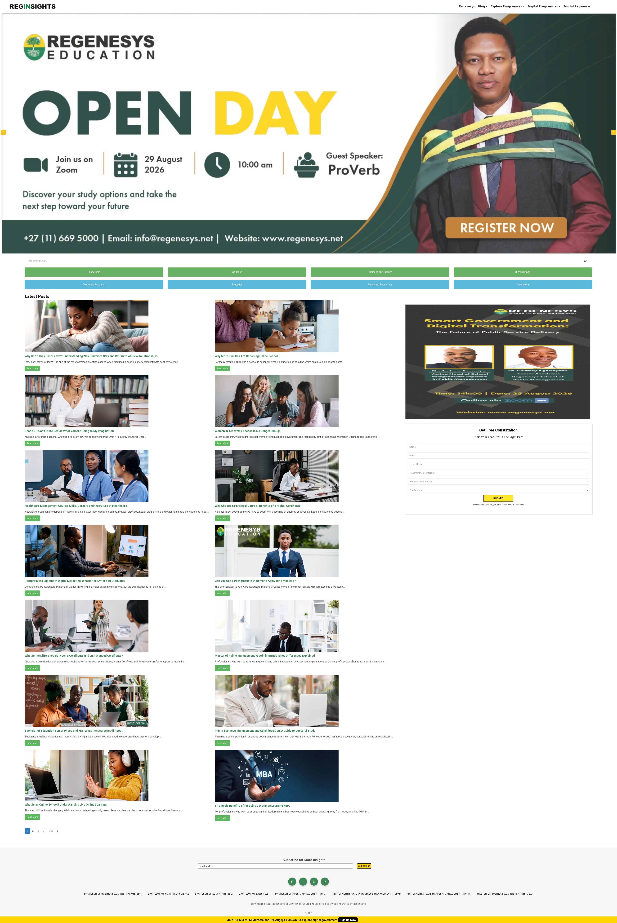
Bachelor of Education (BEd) (214, 893)
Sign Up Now (348, 920)
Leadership (94, 272)
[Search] (585, 260)
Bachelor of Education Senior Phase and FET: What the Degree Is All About (74, 730)
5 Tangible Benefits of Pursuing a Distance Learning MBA (252, 805)
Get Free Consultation (117, 237)
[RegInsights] (32, 6)
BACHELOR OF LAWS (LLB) (254, 893)
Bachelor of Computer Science (168, 893)
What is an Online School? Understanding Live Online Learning (66, 804)
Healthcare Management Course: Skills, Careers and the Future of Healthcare (76, 505)
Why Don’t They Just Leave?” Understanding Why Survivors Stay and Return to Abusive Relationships (91, 356)
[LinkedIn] (325, 882)
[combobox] (411, 464)
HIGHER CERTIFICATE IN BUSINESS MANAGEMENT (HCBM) (366, 893)
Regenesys (467, 6)
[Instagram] (314, 882)
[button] (613, 132)
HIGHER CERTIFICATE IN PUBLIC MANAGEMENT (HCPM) (439, 893)
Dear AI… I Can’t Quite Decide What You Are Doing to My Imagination (69, 431)
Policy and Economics (380, 284)
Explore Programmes (506, 6)
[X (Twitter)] (303, 882)
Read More (32, 368)
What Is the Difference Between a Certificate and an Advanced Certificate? (74, 655)
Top (309, 913)
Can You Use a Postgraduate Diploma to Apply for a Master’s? (255, 580)
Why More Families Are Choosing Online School (246, 356)
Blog (481, 6)
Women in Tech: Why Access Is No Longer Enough (248, 431)
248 (51, 830)
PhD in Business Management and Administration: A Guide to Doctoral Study (265, 730)
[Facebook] (292, 882)
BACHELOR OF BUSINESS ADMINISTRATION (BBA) (113, 893)
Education (237, 284)
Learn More (88, 237)
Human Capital (523, 272)
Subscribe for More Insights (304, 860)
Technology (523, 284)
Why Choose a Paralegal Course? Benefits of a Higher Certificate (257, 505)
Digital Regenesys (577, 6)
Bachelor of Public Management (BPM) (301, 893)
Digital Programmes (543, 6)
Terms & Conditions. (515, 505)
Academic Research (94, 284)
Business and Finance (380, 272)
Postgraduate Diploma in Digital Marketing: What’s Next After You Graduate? (75, 580)
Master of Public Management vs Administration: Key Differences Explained (265, 655)
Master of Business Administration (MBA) (505, 893)
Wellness (237, 272)
